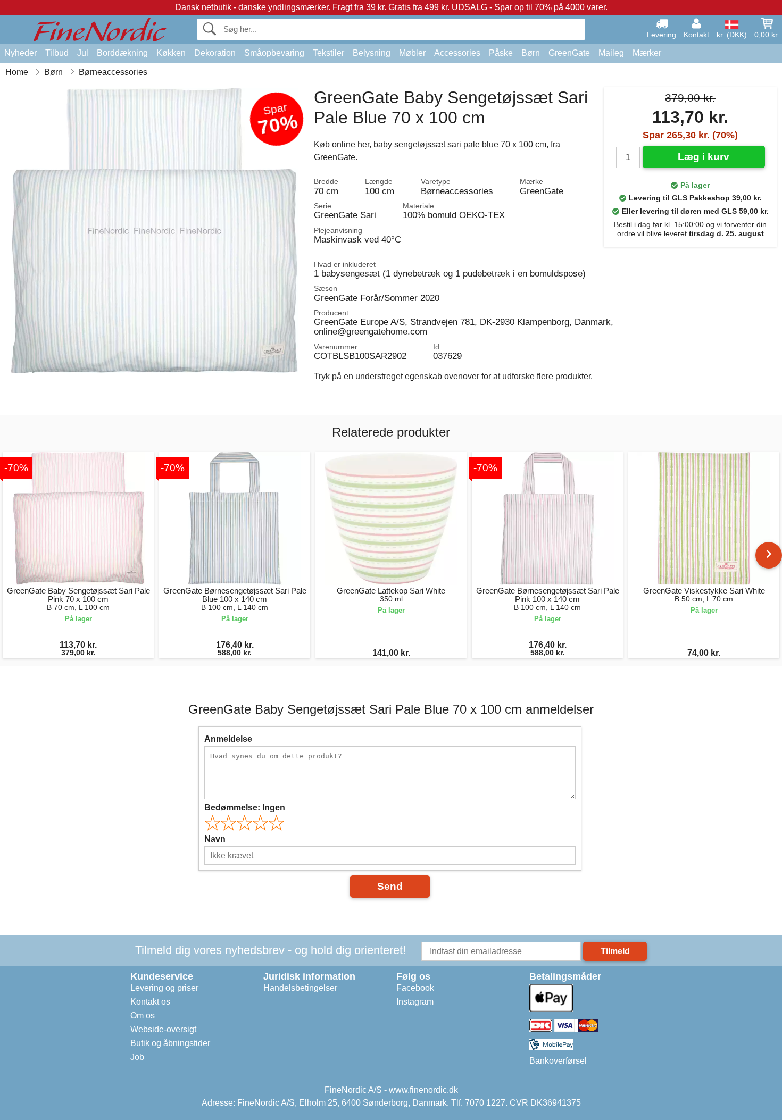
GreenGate (569, 52)
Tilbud (57, 52)
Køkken (171, 52)
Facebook (415, 987)
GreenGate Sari (345, 215)
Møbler (412, 52)
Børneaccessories (457, 191)
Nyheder (20, 52)
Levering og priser (164, 987)
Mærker (647, 52)
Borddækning (122, 52)
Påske (501, 52)
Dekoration (215, 52)
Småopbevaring (274, 52)
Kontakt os (150, 1001)
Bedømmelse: (244, 807)
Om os (142, 1015)
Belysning (371, 52)
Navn (215, 838)
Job (137, 1057)
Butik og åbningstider (170, 1043)
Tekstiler (328, 52)
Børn (530, 52)
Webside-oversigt (163, 1029)
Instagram (415, 1001)
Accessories (457, 52)
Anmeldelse (228, 738)
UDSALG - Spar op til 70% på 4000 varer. (530, 7)
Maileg (611, 52)
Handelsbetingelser (300, 987)
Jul (82, 52)
